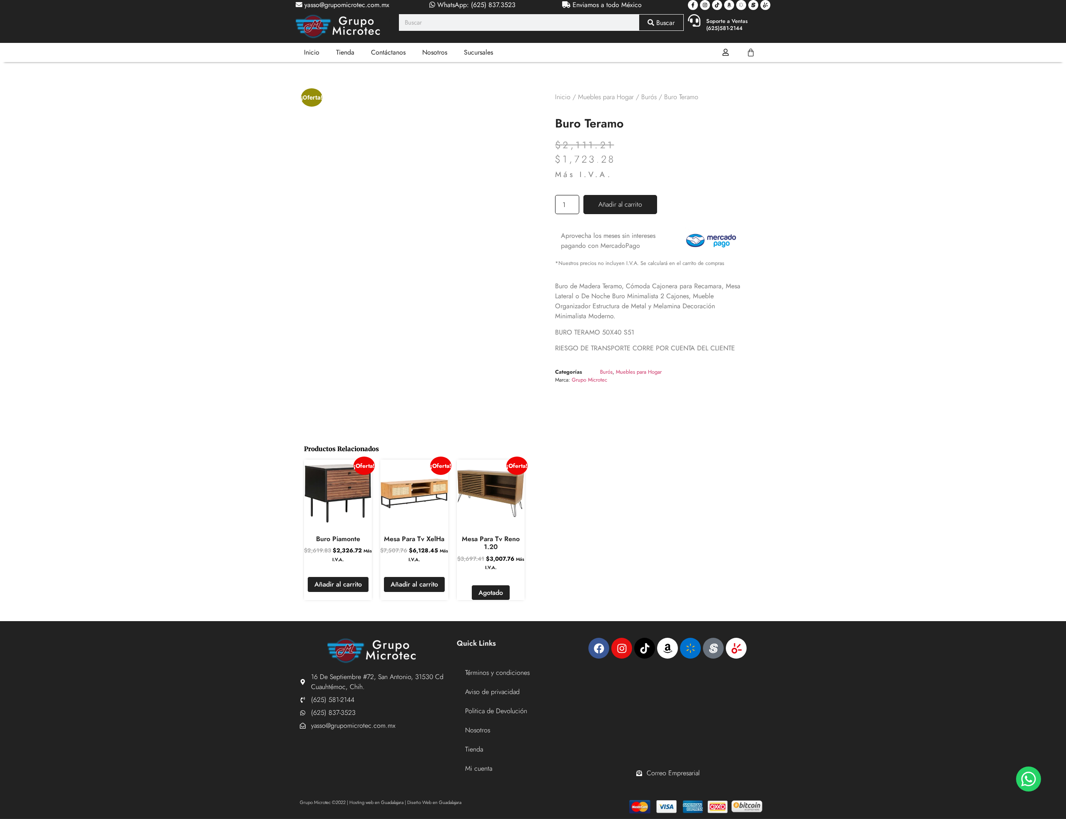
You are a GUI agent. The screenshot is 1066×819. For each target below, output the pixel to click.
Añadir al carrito (620, 204)
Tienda (345, 52)
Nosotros (434, 52)
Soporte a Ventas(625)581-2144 (727, 24)
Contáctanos (388, 52)
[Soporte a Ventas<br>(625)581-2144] (694, 20)
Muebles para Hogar (606, 97)
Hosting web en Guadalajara (376, 802)
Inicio (311, 52)
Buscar (664, 22)
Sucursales (478, 52)
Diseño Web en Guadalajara (434, 802)
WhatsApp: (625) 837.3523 (475, 5)
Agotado (490, 592)
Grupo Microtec (589, 380)
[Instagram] (705, 5)
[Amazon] (729, 5)
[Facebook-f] (693, 5)
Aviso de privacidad (492, 692)
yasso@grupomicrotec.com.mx (345, 5)
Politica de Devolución (496, 711)
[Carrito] (751, 52)
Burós (649, 97)
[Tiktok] (717, 5)
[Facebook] (598, 648)
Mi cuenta (478, 768)
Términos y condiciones (497, 672)
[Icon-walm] (741, 5)
